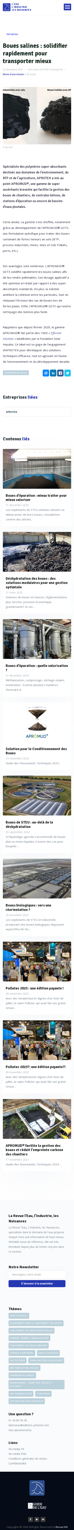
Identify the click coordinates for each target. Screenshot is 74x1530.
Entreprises (12, 34)
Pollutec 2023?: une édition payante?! (35, 1067)
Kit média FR (16, 1449)
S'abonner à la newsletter (37, 1283)
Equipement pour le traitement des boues (36, 1323)
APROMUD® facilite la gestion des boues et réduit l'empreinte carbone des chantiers (34, 1150)
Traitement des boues (16, 372)
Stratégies (43, 1393)
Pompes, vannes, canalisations (29, 1338)
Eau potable (17, 1360)
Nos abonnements (20, 1430)
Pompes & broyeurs (22, 1353)
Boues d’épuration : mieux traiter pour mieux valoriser (36, 497)
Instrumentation (21, 1393)
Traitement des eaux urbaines (28, 1345)
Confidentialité (17, 1463)
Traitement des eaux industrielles (31, 1330)
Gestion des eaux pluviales (26, 1401)
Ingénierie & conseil (22, 1375)
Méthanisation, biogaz (24, 1368)
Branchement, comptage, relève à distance (31, 1384)
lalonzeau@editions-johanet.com (29, 1425)
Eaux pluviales (19, 1315)
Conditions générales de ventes (28, 1458)
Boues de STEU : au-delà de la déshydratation (29, 824)
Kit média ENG (17, 1454)
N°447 (45, 69)
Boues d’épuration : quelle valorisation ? (37, 668)
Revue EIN (62, 1527)
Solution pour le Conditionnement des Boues (36, 751)
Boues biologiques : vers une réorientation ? (28, 907)
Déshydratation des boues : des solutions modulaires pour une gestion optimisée (37, 582)
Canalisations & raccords (46, 1360)
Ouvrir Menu (67, 7)
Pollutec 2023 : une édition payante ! (35, 988)
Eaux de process (48, 1353)
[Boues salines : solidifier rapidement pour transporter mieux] (37, 115)
